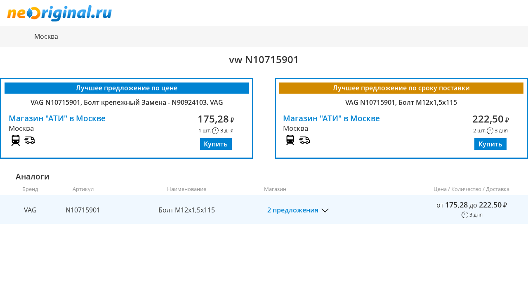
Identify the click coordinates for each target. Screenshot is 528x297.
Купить (216, 143)
